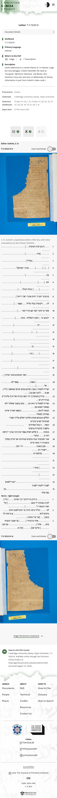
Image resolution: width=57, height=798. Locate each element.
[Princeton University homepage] (28, 793)
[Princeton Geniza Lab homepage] (19, 729)
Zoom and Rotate (38, 149)
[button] (10, 7)
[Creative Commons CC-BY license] (28, 778)
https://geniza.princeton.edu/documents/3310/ (28, 663)
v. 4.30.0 (28, 786)
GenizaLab (28, 742)
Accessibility (28, 767)
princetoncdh (30, 755)
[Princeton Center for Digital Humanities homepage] (37, 729)
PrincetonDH (30, 748)
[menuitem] (8, 688)
